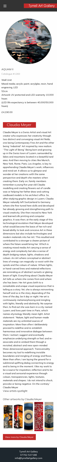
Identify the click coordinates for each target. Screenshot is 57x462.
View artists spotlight (15, 390)
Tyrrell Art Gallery (28, 451)
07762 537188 (28, 454)
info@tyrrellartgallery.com (28, 458)
